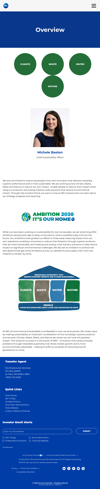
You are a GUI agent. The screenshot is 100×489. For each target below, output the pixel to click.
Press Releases (15, 408)
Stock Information (40, 438)
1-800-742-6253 (13, 377)
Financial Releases (40, 441)
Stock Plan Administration (21, 405)
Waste (53, 64)
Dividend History (16, 402)
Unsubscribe (7, 447)
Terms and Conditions (29, 468)
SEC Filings (14, 398)
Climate (25, 64)
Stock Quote (14, 395)
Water (80, 64)
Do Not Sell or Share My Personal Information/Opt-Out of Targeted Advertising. (50, 459)
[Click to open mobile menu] (94, 5)
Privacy (14, 468)
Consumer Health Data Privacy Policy (61, 455)
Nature (52, 86)
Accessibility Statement (26, 472)
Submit (86, 431)
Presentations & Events (15, 441)
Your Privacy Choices (32, 455)
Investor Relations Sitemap (21, 411)
